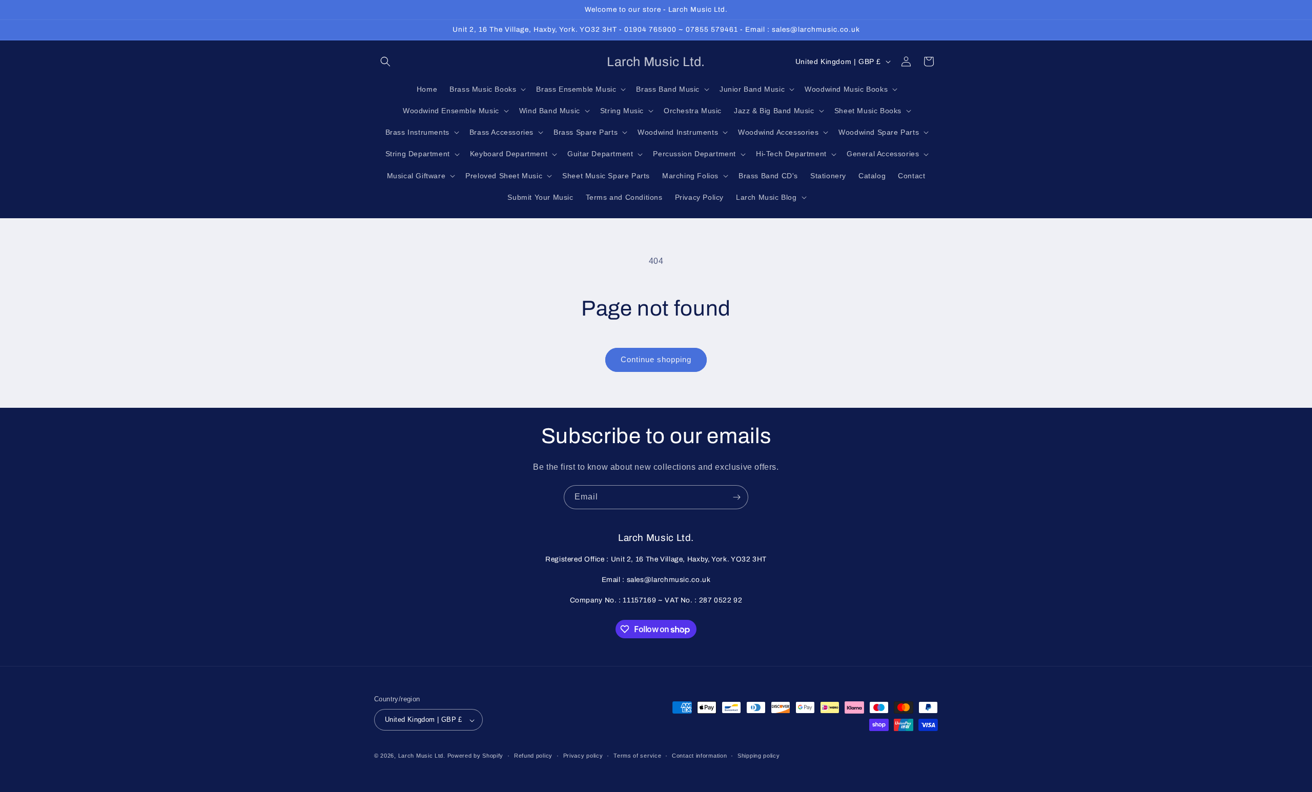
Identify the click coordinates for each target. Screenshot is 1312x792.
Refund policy (533, 756)
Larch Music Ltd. (421, 756)
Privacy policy (583, 756)
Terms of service (637, 756)
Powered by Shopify (475, 756)
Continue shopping (656, 359)
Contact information (699, 756)
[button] (385, 61)
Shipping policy (758, 756)
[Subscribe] (736, 497)
